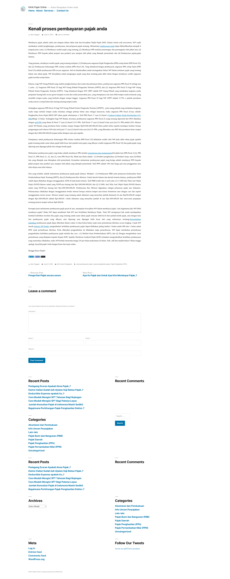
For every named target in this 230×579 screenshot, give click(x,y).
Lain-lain (33, 432)
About (39, 10)
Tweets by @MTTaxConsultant (127, 548)
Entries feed (35, 552)
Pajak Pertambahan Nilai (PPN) (45, 446)
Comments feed (37, 555)
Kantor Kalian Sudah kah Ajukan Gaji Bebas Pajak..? (55, 389)
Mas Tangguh (35, 35)
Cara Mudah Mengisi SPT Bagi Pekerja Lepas (52, 400)
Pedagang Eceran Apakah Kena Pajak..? (49, 386)
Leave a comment (63, 35)
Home (31, 10)
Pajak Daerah (35, 439)
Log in (31, 548)
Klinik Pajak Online (37, 7)
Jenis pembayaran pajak (84, 264)
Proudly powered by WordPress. (52, 572)
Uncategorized (36, 450)
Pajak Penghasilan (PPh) (119, 264)
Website (31, 349)
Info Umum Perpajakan (64, 264)
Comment (32, 311)
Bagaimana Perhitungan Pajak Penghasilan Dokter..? (56, 408)
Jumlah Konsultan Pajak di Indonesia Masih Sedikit (55, 404)
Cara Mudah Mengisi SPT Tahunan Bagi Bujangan (54, 397)
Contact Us (62, 10)
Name (30, 338)
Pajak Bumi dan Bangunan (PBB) (45, 436)
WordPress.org (36, 559)
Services (48, 10)
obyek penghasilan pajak (101, 264)
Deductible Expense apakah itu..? (46, 393)
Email (88, 338)
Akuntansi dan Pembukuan (42, 425)
